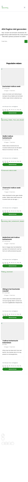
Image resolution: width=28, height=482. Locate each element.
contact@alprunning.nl (10, 438)
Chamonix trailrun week (11, 188)
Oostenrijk (7, 88)
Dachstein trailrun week (11, 86)
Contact (3, 405)
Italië (5, 344)
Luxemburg (7, 241)
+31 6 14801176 (8, 434)
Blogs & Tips (4, 401)
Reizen (3, 389)
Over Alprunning (5, 393)
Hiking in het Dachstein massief (11, 290)
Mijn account (4, 416)
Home (2, 385)
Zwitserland (7, 140)
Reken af (3, 409)
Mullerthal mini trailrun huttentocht (11, 238)
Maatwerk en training (7, 397)
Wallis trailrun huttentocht (7, 137)
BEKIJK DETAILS (12, 113)
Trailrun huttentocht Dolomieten (10, 342)
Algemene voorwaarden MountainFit (12, 456)
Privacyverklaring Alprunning (14, 479)
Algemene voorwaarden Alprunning (11, 452)
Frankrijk (6, 189)
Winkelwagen (4, 413)
